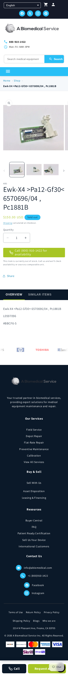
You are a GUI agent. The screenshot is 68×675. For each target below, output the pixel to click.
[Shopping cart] (46, 5)
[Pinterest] (46, 13)
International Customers (34, 546)
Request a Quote (47, 668)
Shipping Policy (21, 620)
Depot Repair (34, 436)
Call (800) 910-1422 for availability (31, 252)
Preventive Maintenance (34, 449)
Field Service (34, 429)
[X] (30, 13)
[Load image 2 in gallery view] (34, 169)
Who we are (49, 620)
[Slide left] (4, 170)
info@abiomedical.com (38, 567)
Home (7, 80)
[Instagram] (38, 13)
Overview (14, 294)
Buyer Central (34, 520)
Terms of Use (15, 612)
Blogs (36, 620)
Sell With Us (34, 482)
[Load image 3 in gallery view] (51, 169)
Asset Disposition (34, 491)
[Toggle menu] (8, 71)
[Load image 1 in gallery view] (17, 169)
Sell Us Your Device (34, 540)
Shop (17, 80)
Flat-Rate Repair (34, 442)
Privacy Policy (52, 612)
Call (17, 668)
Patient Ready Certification (34, 533)
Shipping (7, 223)
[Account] (53, 5)
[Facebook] (22, 13)
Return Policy (33, 612)
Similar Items (40, 294)
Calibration (34, 455)
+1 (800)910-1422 (38, 575)
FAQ (34, 527)
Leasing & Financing (34, 497)
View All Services (34, 462)
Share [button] (11, 276)
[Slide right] (64, 170)
